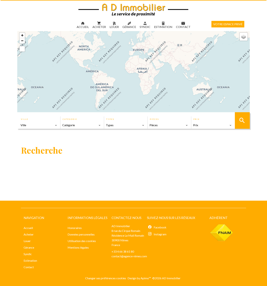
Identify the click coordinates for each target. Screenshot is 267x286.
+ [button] (22, 35)
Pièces (154, 119)
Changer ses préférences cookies (105, 278)
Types (110, 119)
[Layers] (244, 37)
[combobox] (38, 125)
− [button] (22, 40)
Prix (196, 119)
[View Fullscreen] (22, 49)
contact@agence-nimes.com (129, 256)
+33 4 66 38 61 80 (123, 251)
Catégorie (70, 119)
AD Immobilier (121, 226)
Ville (24, 119)
